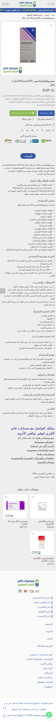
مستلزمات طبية (45, 677)
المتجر (50, 638)
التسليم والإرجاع (45, 119)
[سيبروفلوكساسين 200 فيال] (28, 48)
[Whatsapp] (49, 715)
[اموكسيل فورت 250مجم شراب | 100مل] (42, 543)
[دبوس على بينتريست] (32, 130)
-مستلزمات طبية (46, 454)
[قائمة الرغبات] (51, 25)
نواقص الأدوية (47, 663)
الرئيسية (49, 624)
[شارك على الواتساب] (22, 130)
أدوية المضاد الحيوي (34, 15)
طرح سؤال (26, 119)
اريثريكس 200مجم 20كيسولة (46, 522)
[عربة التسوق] (3, 4)
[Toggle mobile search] (48, 4)
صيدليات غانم (43, 437)
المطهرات (48, 686)
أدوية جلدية (48, 668)
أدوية (47, 15)
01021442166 (31, 10)
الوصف (28, 156)
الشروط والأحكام (45, 646)
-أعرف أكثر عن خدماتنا (43, 446)
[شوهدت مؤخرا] (4, 716)
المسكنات (48, 673)
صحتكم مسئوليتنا (44, 442)
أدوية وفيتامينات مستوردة (41, 654)
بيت (53, 15)
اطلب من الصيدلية (46, 113)
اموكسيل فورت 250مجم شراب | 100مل (43, 559)
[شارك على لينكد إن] (27, 130)
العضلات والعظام (45, 682)
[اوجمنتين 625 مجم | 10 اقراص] (15, 506)
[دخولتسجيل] (7, 4)
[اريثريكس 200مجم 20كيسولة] (42, 506)
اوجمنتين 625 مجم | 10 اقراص (17, 522)
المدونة (49, 631)
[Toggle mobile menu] (53, 4)
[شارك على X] (42, 130)
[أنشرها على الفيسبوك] (37, 130)
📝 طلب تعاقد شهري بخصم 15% (23, 113)
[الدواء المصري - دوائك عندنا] (28, 4)
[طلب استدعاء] (4, 708)
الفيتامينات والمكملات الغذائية (39, 659)
